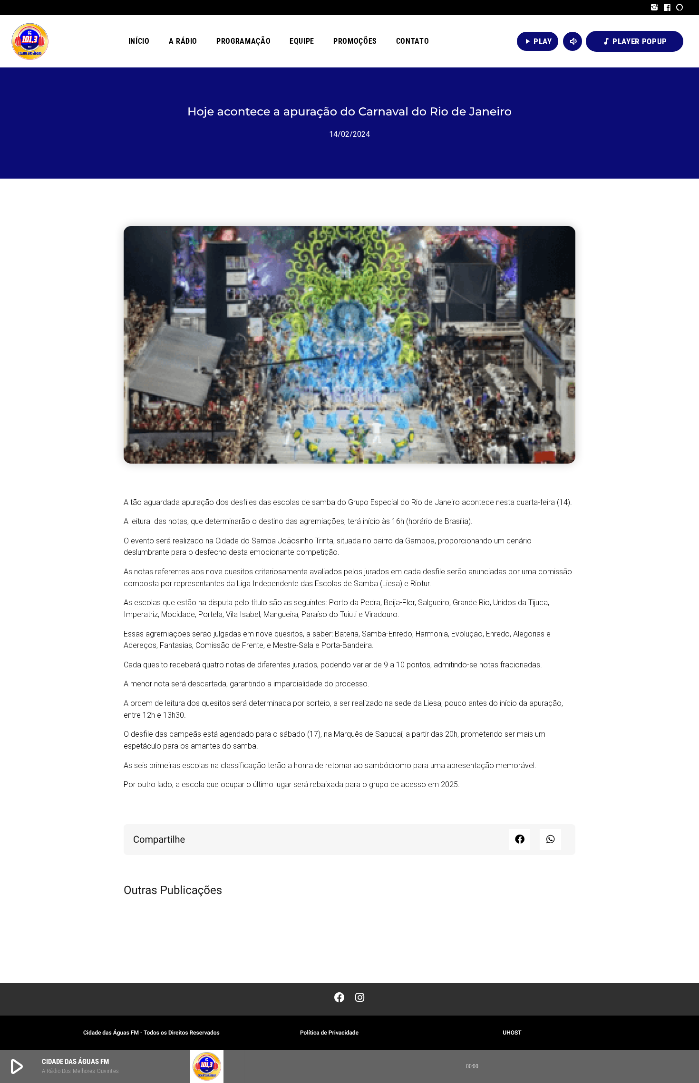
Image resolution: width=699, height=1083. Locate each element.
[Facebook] (667, 7)
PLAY (537, 41)
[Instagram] (654, 7)
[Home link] (30, 41)
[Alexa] (680, 7)
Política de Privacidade (329, 1032)
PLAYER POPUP (634, 41)
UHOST (512, 1032)
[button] (519, 839)
